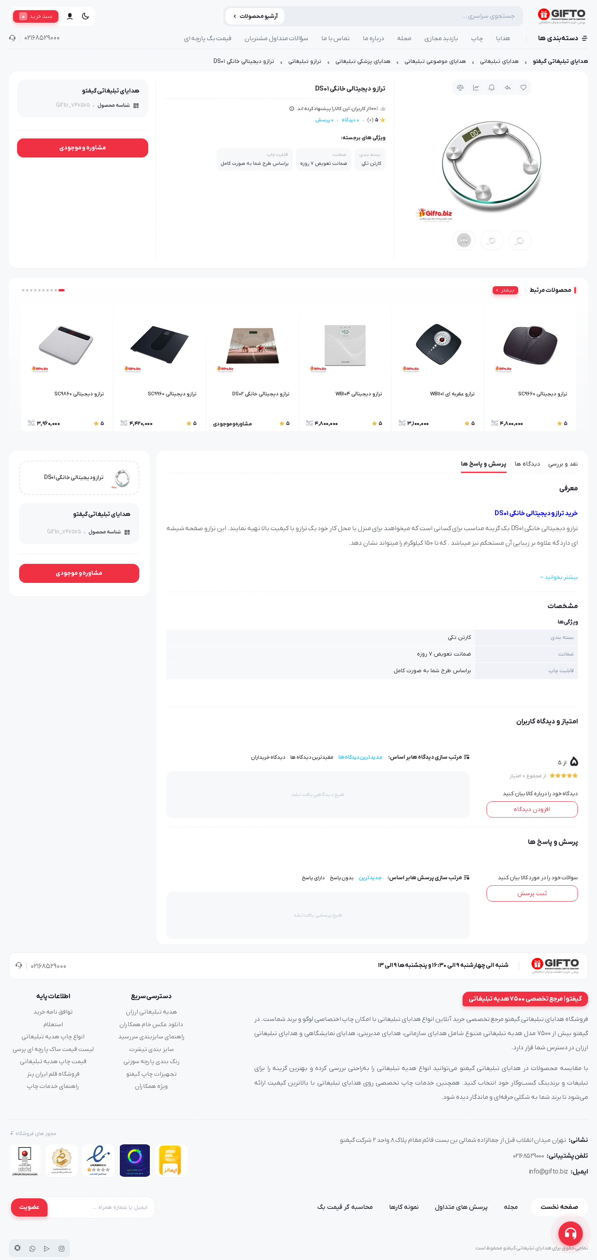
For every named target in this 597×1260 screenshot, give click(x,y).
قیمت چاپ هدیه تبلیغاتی (53, 1061)
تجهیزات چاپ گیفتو (151, 1074)
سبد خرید (37, 16)
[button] (61, 290)
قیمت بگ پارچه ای (208, 39)
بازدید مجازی (441, 39)
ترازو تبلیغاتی (304, 61)
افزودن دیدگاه (532, 809)
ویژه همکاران (151, 1086)
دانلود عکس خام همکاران (151, 1025)
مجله (404, 39)
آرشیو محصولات (259, 16)
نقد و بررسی (563, 464)
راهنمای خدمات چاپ (53, 1086)
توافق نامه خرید (53, 1012)
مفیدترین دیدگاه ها (311, 757)
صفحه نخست (559, 1207)
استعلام (53, 1025)
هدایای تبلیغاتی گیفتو (560, 61)
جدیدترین (370, 877)
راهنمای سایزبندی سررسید (151, 1037)
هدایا (503, 39)
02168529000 (42, 38)
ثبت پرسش (532, 893)
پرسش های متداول (461, 1207)
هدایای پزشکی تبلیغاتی (362, 61)
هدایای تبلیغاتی (499, 61)
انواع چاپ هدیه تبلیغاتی (53, 1037)
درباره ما (373, 39)
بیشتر (507, 290)
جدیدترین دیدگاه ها (360, 757)
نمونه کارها (404, 1207)
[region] (298, 63)
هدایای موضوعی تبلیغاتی (435, 61)
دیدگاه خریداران (268, 757)
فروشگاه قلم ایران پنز (53, 1074)
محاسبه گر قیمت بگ (345, 1207)
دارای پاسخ (313, 877)
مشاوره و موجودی (82, 148)
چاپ (477, 39)
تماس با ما (335, 39)
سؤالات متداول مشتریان (276, 39)
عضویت (29, 1207)
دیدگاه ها (527, 464)
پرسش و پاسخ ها (483, 464)
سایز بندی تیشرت (151, 1049)
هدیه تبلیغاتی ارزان (151, 1012)
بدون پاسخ (342, 877)
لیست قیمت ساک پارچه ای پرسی (53, 1049)
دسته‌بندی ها (558, 38)
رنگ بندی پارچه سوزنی (151, 1061)
